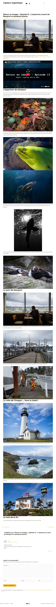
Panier (1, 603)
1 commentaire (6, 18)
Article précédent (5, 527)
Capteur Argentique (13, 3)
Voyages (18, 18)
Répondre (50, 551)
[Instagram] (29, 603)
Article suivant (51, 527)
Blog (11, 18)
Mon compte (6, 603)
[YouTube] (27, 603)
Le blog (11, 603)
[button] (44, 3)
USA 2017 (14, 18)
